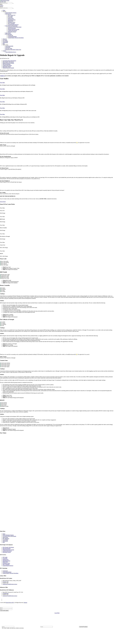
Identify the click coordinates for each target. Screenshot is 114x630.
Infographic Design (12, 31)
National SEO (11, 18)
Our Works (5, 40)
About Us (5, 38)
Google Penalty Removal (13, 24)
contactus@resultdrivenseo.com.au (10, 584)
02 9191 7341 (3, 1)
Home (4, 533)
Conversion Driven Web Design (14, 27)
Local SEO (10, 17)
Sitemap (25, 602)
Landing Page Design (12, 30)
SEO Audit (10, 16)
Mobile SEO (10, 21)
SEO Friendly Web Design (8, 61)
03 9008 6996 (5, 593)
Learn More (57, 612)
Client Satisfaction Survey (10, 52)
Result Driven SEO (10, 602)
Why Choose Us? (11, 15)
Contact (4, 50)
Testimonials (5, 42)
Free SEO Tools (8, 48)
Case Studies (5, 41)
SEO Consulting (11, 23)
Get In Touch (3, 201)
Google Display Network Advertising (16, 37)
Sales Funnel (5, 537)
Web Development (12, 28)
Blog (4, 43)
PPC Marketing (6, 538)
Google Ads (10, 35)
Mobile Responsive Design (8, 63)
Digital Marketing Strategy (8, 535)
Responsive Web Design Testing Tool (13, 49)
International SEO (11, 19)
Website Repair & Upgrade (13, 29)
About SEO (7, 47)
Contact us (2, 75)
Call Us (1, 5)
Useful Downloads (9, 46)
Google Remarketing (12, 36)
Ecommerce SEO (11, 22)
